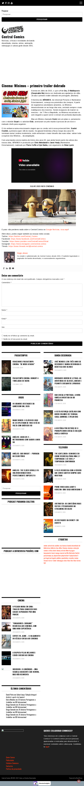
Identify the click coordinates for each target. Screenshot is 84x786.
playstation (57, 555)
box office (59, 548)
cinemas (70, 548)
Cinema (65, 548)
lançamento (47, 553)
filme (67, 550)
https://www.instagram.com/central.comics (28, 244)
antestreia (51, 545)
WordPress (79, 778)
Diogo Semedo (11, 704)
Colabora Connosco (12, 763)
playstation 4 (65, 555)
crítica (50, 550)
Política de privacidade (13, 769)
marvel (62, 553)
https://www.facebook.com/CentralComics (28, 239)
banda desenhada (72, 545)
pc (52, 555)
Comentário (6, 282)
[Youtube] (13, 268)
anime (45, 545)
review (76, 558)
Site (3, 327)
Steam (46, 560)
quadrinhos (64, 558)
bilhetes (53, 548)
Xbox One (70, 560)
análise (57, 545)
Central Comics (13, 36)
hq (70, 550)
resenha (71, 558)
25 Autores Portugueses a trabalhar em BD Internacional (21, 701)
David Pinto (10, 694)
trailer (54, 560)
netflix (67, 553)
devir (54, 550)
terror (50, 560)
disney (58, 550)
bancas (64, 545)
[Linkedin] (7, 268)
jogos (73, 550)
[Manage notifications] (79, 781)
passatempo (47, 555)
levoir (53, 553)
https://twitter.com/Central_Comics (23, 236)
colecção (76, 548)
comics (46, 550)
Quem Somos (10, 757)
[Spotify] (10, 268)
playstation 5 (74, 555)
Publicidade (10, 760)
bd (79, 545)
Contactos (9, 766)
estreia (63, 550)
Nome (4, 310)
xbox (65, 560)
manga (57, 553)
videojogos (60, 560)
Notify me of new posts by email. (16, 339)
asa (61, 545)
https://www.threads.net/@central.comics (26, 246)
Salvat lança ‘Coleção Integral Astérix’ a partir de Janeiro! (21, 695)
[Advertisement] (42, 63)
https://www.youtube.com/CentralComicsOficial (29, 241)
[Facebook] (4, 268)
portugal (46, 558)
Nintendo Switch (74, 553)
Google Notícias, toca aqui (57, 230)
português (53, 558)
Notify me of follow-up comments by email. (19, 336)
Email (4, 319)
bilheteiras (47, 548)
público (59, 558)
